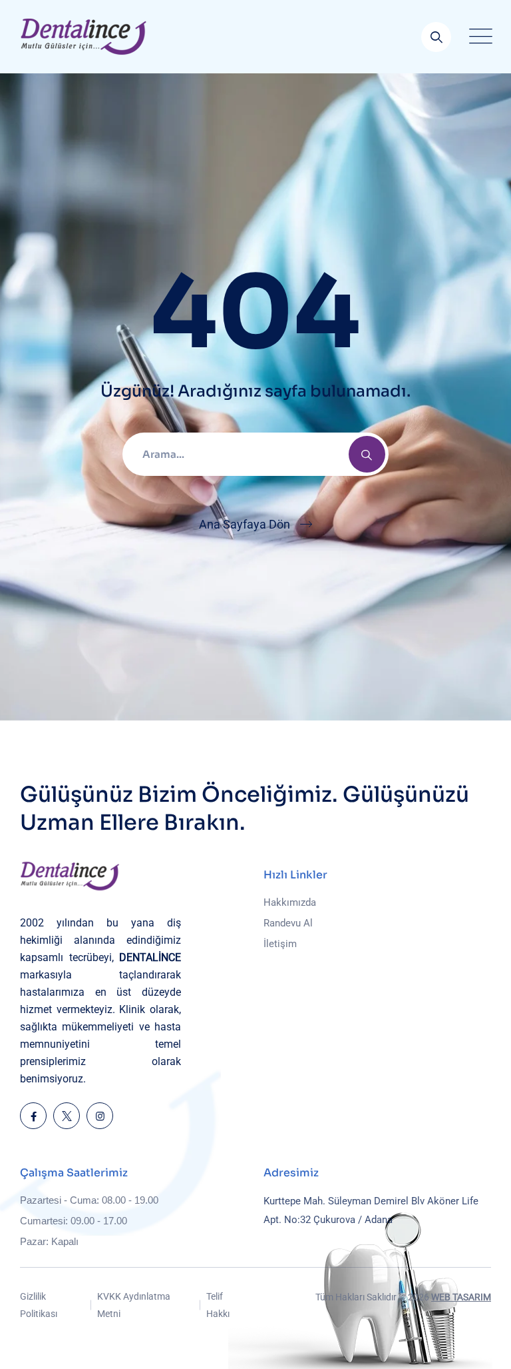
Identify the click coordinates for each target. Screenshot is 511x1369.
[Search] (367, 454)
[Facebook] (33, 1115)
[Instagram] (99, 1115)
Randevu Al (288, 923)
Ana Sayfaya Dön (244, 524)
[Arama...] (436, 37)
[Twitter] (66, 1115)
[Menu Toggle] (477, 37)
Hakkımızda (289, 902)
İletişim (280, 944)
